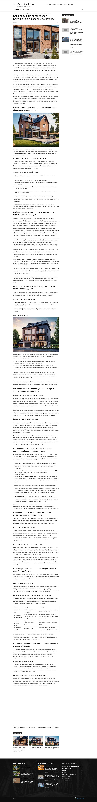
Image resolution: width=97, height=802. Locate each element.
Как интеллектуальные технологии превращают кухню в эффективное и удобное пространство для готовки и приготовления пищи (52, 768)
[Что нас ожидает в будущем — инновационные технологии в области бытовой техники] (41, 785)
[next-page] (16, 754)
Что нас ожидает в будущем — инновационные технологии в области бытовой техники (52, 784)
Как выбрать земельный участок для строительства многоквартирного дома (27, 773)
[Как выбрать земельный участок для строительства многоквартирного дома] (16, 773)
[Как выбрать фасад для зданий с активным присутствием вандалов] (36, 741)
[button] (82, 9)
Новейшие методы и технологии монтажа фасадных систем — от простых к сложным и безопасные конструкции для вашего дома (77, 21)
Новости (19, 13)
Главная (14, 13)
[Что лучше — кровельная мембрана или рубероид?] (16, 767)
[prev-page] (14, 754)
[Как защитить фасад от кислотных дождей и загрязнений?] (52, 741)
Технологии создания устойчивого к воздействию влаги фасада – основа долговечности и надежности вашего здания (76, 31)
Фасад (23, 13)
